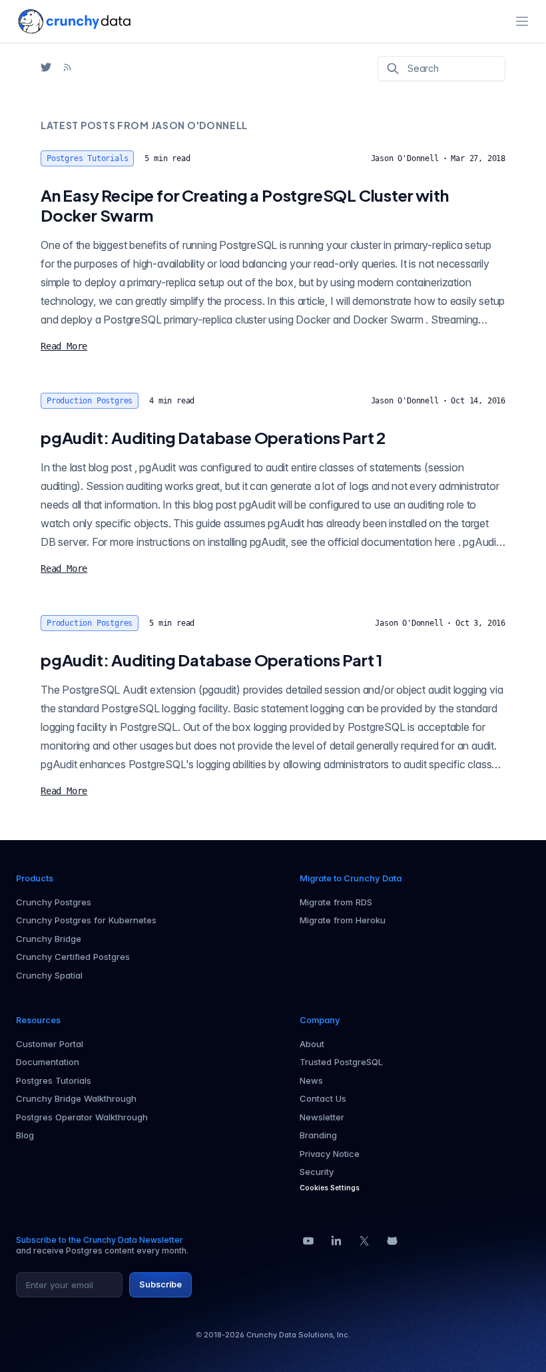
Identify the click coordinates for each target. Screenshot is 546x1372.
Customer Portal (49, 1043)
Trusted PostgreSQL (341, 1061)
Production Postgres (90, 400)
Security (317, 1171)
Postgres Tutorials (87, 158)
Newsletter (322, 1117)
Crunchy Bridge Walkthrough (76, 1098)
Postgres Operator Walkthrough (82, 1117)
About (312, 1043)
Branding (318, 1135)
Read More (64, 346)
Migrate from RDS (336, 902)
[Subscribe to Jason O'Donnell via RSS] (67, 67)
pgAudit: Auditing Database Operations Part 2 (213, 437)
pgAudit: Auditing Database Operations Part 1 (212, 660)
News (311, 1080)
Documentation (47, 1061)
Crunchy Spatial (49, 975)
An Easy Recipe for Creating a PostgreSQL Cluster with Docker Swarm (244, 205)
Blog (25, 1135)
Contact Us (323, 1098)
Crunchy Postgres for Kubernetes (86, 920)
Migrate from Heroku (343, 920)
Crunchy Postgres (53, 902)
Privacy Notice (330, 1153)
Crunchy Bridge (48, 938)
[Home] (74, 21)
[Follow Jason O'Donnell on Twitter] (46, 67)
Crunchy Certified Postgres (73, 956)
